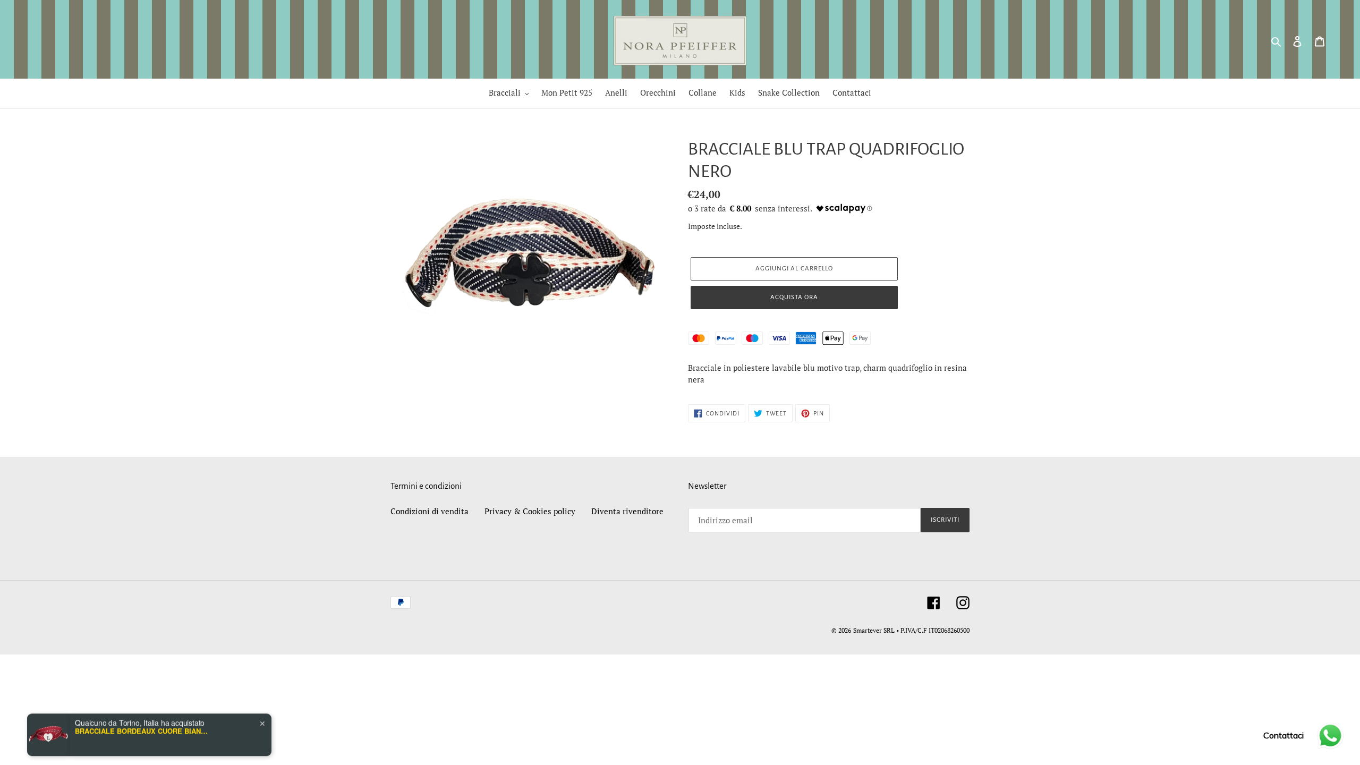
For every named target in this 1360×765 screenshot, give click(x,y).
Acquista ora (794, 297)
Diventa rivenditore (627, 511)
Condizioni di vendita (429, 511)
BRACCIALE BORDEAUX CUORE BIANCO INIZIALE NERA (141, 699)
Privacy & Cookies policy (529, 511)
